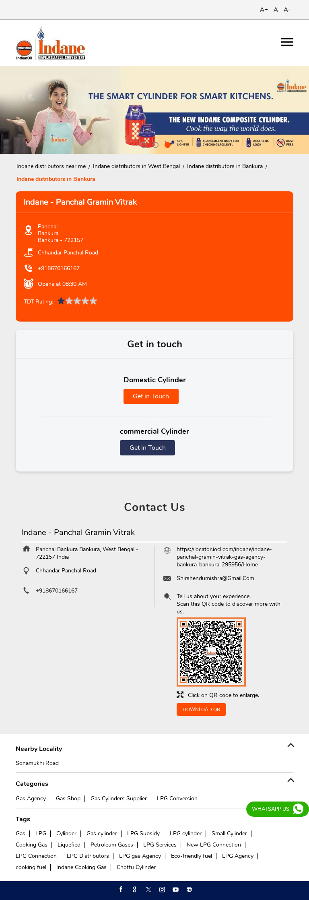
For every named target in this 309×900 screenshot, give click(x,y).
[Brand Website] (189, 889)
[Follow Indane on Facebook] (120, 889)
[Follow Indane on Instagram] (161, 889)
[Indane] (50, 43)
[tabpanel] (154, 110)
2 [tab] (154, 144)
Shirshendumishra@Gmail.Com (215, 578)
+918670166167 (59, 268)
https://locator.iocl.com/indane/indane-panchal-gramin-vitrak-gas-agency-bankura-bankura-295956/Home (224, 556)
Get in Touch (151, 396)
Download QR (201, 709)
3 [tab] (167, 144)
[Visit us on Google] (134, 889)
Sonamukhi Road (37, 763)
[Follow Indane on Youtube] (175, 889)
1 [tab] (142, 144)
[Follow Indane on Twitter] (148, 889)
